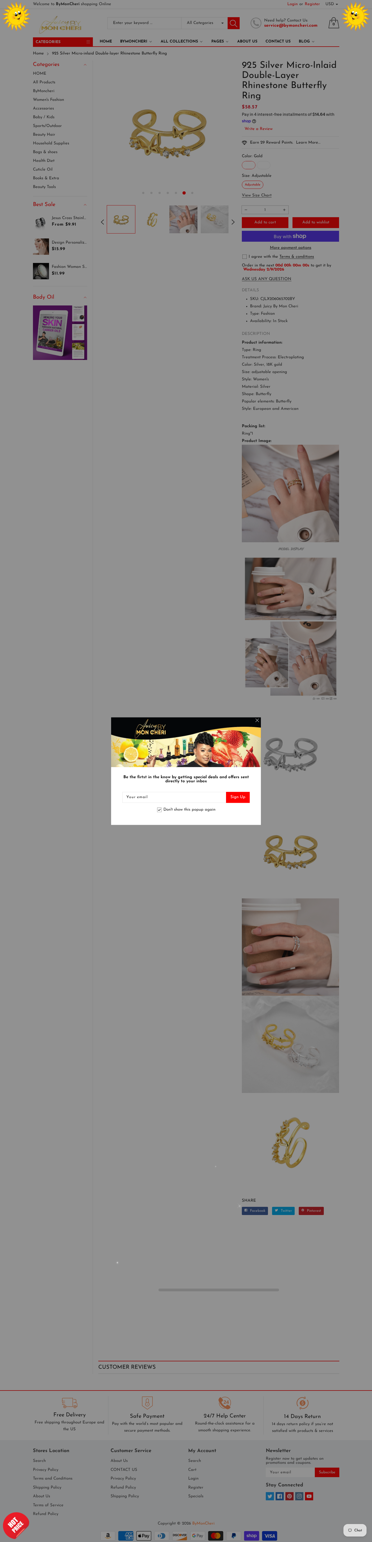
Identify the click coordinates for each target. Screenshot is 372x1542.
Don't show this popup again (189, 810)
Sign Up (237, 797)
